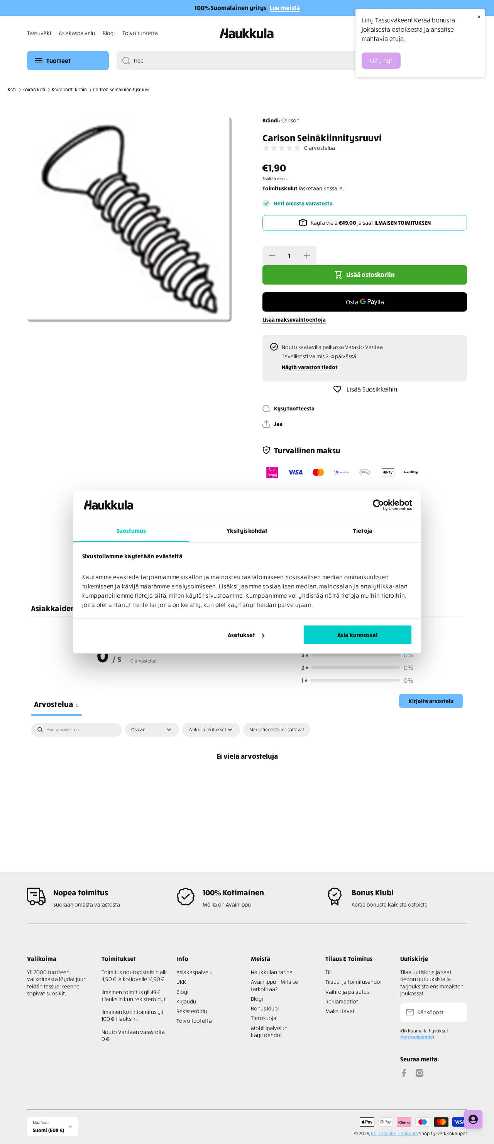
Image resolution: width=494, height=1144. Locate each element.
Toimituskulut (280, 188)
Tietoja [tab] (362, 530)
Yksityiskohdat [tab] (247, 530)
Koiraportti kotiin (69, 89)
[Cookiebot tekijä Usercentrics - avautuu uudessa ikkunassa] (378, 505)
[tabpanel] (247, 781)
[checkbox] (276, 730)
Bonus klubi (265, 1008)
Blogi (182, 991)
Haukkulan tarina (272, 972)
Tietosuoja (263, 1018)
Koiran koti (33, 89)
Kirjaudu (186, 1001)
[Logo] (247, 33)
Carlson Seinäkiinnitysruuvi (121, 89)
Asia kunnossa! (357, 634)
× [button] (479, 16)
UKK (181, 981)
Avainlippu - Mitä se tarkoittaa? (274, 985)
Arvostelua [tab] (56, 703)
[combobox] (292, 60)
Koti (12, 89)
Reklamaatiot (341, 1001)
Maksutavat (340, 1011)
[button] (272, 424)
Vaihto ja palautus (347, 991)
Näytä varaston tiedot (310, 367)
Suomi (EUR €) (48, 1130)
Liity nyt (381, 60)
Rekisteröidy (191, 1011)
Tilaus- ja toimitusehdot (353, 981)
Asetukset (241, 634)
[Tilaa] (457, 1012)
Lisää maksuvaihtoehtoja (294, 319)
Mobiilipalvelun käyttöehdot (269, 1031)
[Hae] (123, 60)
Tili (328, 972)
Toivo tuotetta (194, 1020)
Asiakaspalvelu (194, 972)
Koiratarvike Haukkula (394, 1133)
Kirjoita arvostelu (431, 701)
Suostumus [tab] (131, 530)
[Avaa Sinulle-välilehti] (473, 1119)
